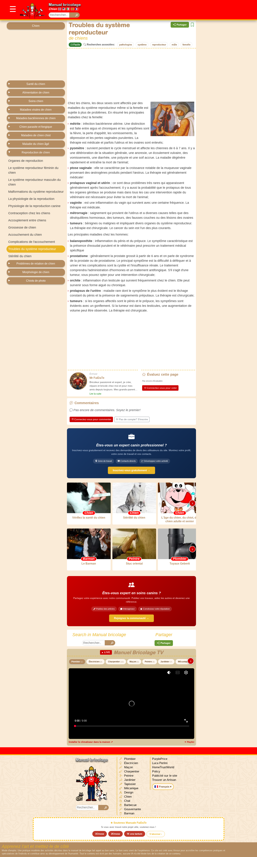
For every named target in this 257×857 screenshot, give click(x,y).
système (142, 44)
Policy (156, 771)
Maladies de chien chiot (36, 135)
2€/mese (115, 834)
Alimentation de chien (35, 92)
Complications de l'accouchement (31, 242)
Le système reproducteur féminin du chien (33, 170)
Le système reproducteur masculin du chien (34, 182)
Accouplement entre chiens (27, 220)
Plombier (77, 661)
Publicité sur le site (164, 775)
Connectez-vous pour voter (162, 387)
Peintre (150, 661)
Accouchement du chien (25, 234)
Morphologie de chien (35, 272)
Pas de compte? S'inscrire (133, 419)
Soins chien (35, 101)
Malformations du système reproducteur (36, 191)
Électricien (95, 661)
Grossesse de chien (22, 227)
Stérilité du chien (19, 256)
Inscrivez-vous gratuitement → (131, 470)
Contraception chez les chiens (29, 213)
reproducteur (159, 44)
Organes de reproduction (25, 160)
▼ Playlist (189, 742)
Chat (126, 800)
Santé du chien (35, 83)
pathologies (125, 44)
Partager (182, 24)
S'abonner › (155, 834)
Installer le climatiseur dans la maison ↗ (91, 742)
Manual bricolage (65, 4)
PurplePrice (159, 759)
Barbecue (130, 805)
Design (128, 792)
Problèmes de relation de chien (35, 263)
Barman (128, 813)
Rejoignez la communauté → (131, 618)
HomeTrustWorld (163, 767)
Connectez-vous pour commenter (92, 419)
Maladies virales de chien (36, 109)
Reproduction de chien (36, 152)
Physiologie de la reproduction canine (34, 206)
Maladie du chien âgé (35, 143)
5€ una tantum (134, 834)
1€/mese (99, 834)
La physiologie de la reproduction (31, 199)
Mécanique (184, 661)
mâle (174, 44)
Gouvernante (132, 809)
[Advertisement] (187, 10)
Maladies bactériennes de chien (36, 118)
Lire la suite (95, 393)
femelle (186, 44)
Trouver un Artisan (164, 780)
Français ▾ (165, 786)
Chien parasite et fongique (35, 126)
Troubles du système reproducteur (32, 249)
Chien (53, 9)
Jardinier (166, 661)
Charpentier (116, 661)
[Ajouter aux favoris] (192, 25)
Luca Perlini (159, 763)
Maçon (134, 661)
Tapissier (129, 784)
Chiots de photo (36, 280)
